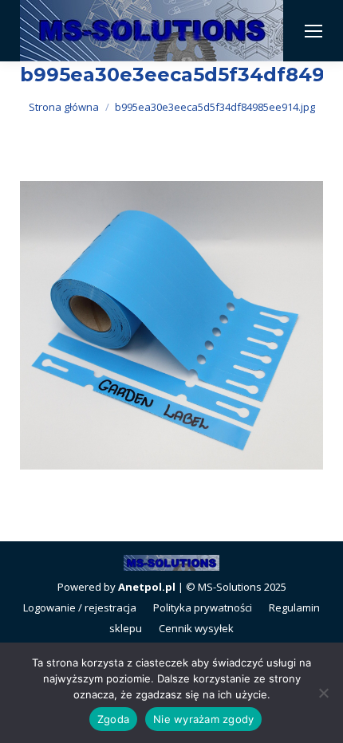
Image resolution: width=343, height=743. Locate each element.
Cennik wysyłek (196, 628)
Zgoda (113, 719)
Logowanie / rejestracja (79, 607)
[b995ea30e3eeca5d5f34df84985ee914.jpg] (171, 325)
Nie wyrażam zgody (203, 719)
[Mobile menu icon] (313, 31)
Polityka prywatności (202, 607)
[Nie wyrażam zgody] (323, 693)
